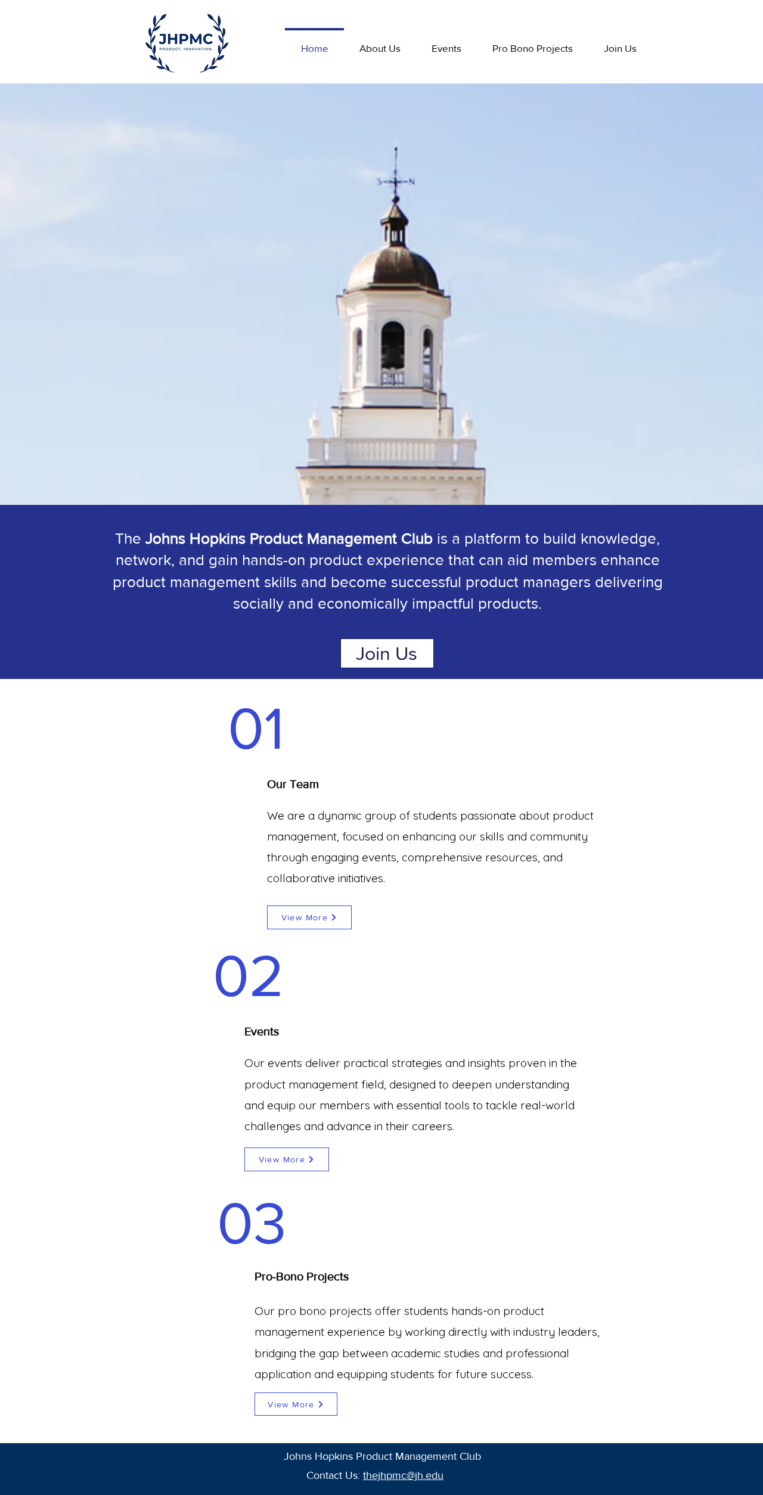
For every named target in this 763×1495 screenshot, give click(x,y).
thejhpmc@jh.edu (403, 1475)
